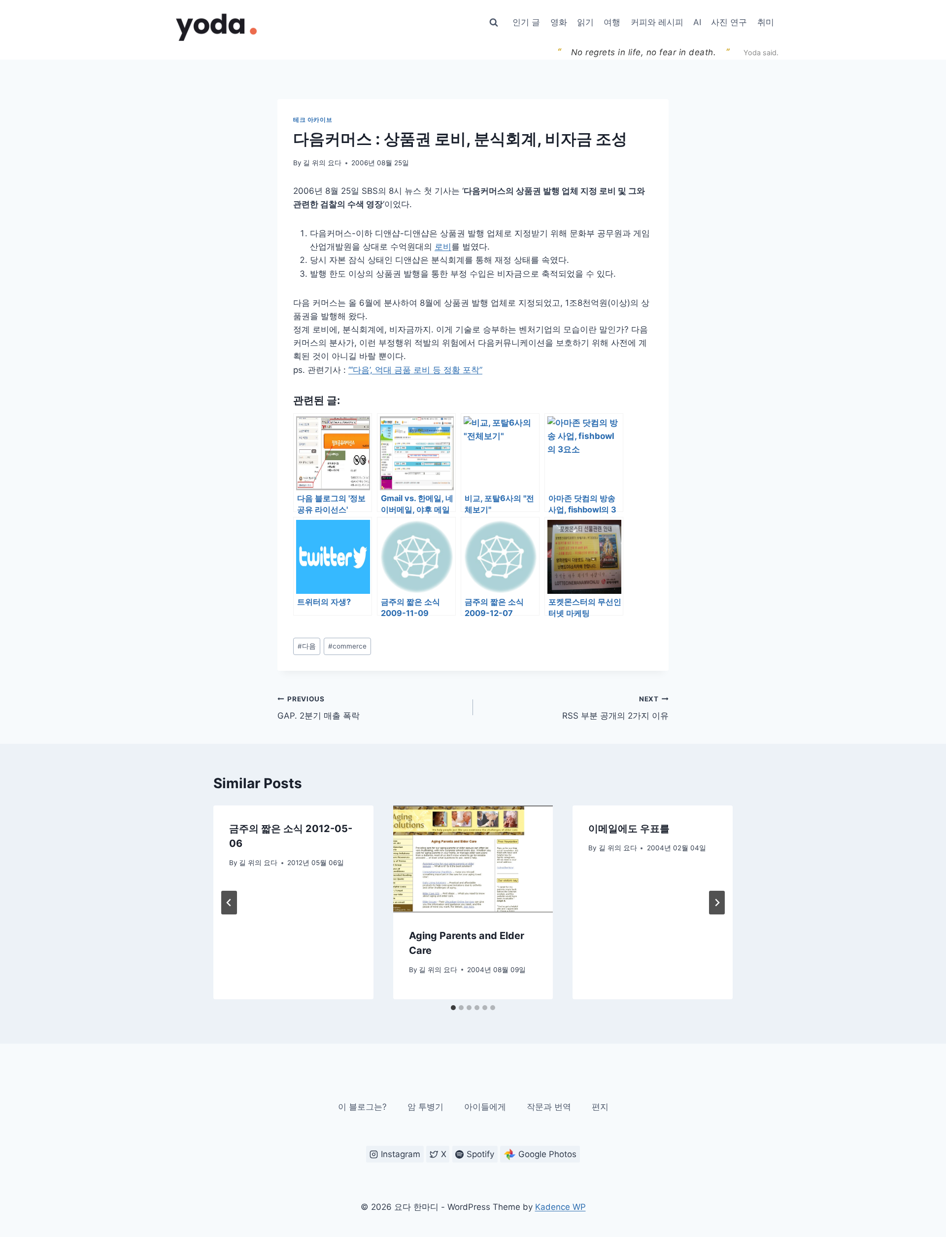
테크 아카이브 (312, 119)
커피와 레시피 (657, 22)
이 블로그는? (362, 1107)
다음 (307, 646)
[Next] (717, 902)
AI (697, 22)
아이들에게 (485, 1107)
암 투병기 (425, 1107)
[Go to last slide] (229, 902)
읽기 (585, 22)
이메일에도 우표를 (629, 829)
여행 (612, 22)
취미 (765, 22)
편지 (600, 1107)
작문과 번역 (549, 1107)
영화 (558, 22)
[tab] (453, 1007)
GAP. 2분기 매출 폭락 (318, 708)
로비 (443, 247)
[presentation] (473, 858)
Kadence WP (560, 1207)
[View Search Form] (494, 23)
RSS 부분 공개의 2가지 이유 (615, 708)
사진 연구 (729, 22)
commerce (347, 646)
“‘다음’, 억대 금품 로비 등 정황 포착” (415, 370)
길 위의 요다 (322, 163)
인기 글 (526, 22)
